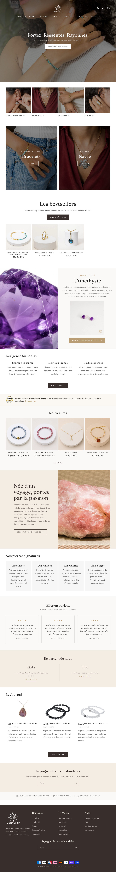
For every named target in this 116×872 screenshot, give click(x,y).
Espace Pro (62, 830)
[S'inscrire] (75, 783)
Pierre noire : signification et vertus (56, 723)
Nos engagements (65, 818)
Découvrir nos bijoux (58, 47)
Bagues (88, 116)
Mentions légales (91, 826)
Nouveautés (36, 834)
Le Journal (62, 826)
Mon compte (89, 830)
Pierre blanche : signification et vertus (92, 723)
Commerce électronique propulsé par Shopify (64, 867)
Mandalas (46, 867)
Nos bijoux (62, 822)
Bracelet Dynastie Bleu (18, 453)
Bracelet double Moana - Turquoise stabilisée (18, 253)
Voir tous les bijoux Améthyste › (87, 340)
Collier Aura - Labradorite (71, 252)
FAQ (86, 822)
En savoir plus (30, 401)
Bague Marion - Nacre (44, 252)
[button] (19, 17)
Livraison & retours (92, 818)
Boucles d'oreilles (14, 116)
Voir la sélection (58, 217)
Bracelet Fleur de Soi (44, 453)
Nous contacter (64, 834)
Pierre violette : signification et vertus (22, 723)
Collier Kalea (71, 453)
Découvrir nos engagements (30, 532)
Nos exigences (58, 386)
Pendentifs (37, 116)
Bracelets (62, 116)
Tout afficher (58, 463)
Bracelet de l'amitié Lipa (97, 453)
